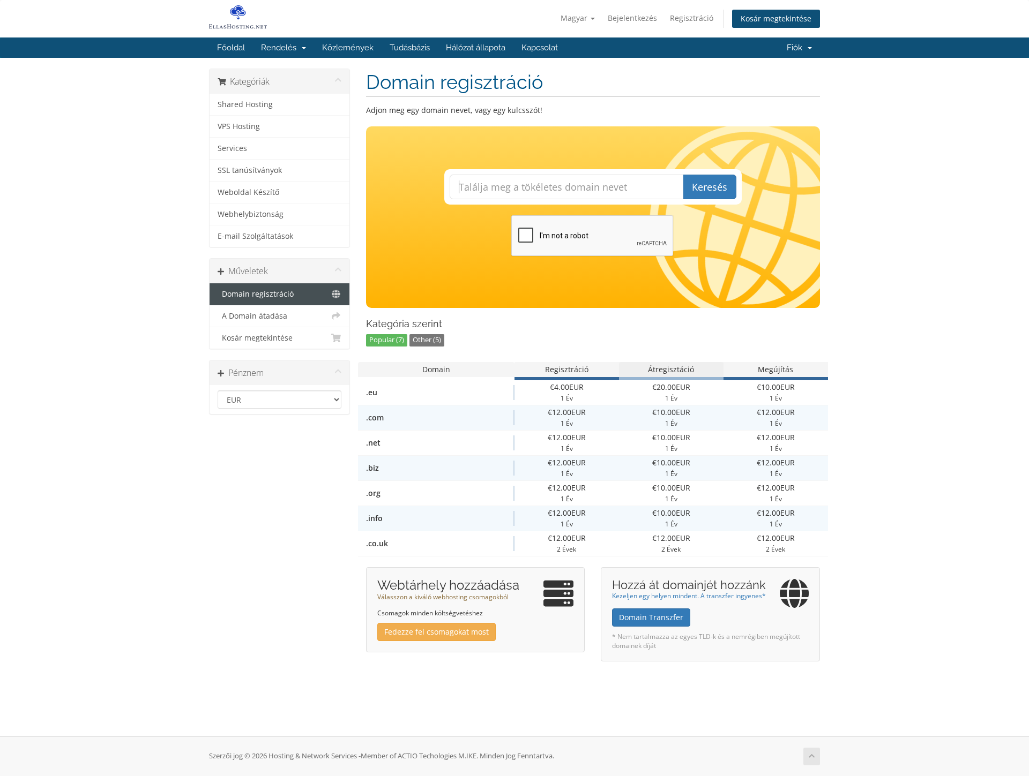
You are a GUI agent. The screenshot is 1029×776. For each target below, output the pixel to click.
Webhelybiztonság (251, 214)
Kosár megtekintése (776, 18)
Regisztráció (691, 18)
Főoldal (231, 47)
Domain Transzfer (651, 617)
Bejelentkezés (632, 18)
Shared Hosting (245, 104)
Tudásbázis (410, 47)
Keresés (709, 186)
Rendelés (281, 47)
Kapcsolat (539, 47)
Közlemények (348, 47)
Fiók (797, 47)
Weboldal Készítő (248, 192)
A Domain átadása (252, 316)
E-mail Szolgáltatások (255, 236)
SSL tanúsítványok (250, 170)
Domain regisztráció (256, 294)
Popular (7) (386, 339)
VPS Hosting (239, 126)
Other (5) (427, 339)
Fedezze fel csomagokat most (436, 632)
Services (232, 148)
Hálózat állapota (475, 47)
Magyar (575, 18)
